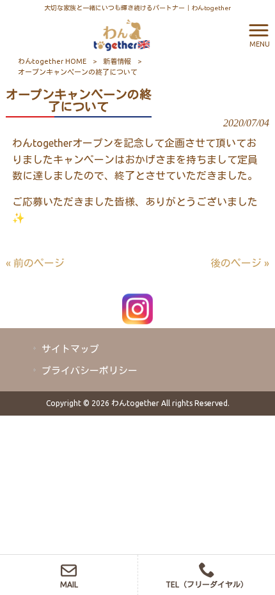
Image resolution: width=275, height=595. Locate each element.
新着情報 (117, 61)
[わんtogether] (121, 34)
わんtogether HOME (52, 61)
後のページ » (239, 263)
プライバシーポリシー (90, 370)
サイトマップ (70, 348)
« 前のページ (35, 263)
